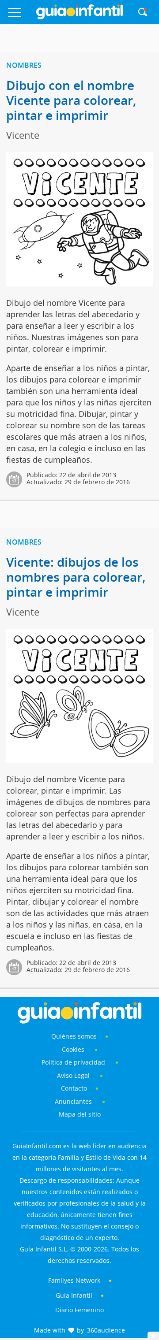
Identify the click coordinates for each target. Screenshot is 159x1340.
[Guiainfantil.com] (79, 17)
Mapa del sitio (80, 1114)
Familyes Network (74, 1280)
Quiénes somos (74, 1036)
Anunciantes (73, 1101)
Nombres (24, 65)
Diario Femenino (79, 1310)
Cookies (74, 1049)
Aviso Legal (73, 1075)
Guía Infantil (74, 1295)
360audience (106, 1330)
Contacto (74, 1088)
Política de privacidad (74, 1062)
